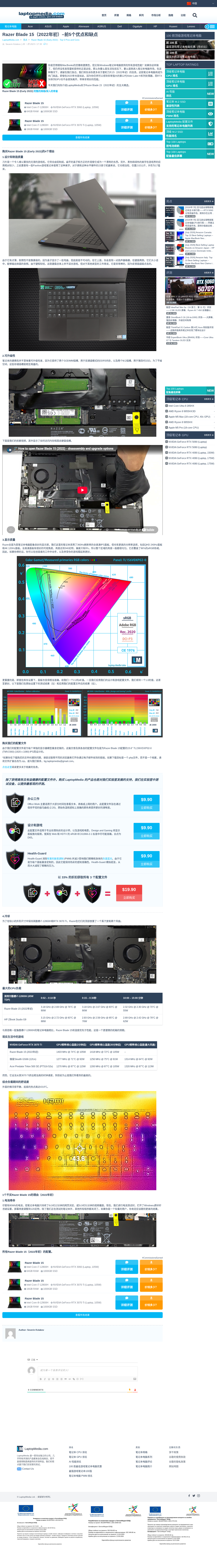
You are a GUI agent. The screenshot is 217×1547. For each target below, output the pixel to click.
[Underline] (49, 1379)
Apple (66, 26)
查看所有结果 (82, 137)
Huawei (173, 26)
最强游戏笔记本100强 (80, 1471)
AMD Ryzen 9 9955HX (192, 422)
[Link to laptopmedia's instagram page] (198, 1497)
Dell (120, 26)
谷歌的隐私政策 (177, 1461)
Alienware (84, 26)
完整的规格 (39, 91)
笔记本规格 (141, 1452)
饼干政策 (173, 1452)
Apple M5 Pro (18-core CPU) (192, 427)
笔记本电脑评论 (144, 1461)
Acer (30, 26)
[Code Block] (70, 1379)
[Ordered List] (57, 1379)
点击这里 (7, 767)
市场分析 (156, 15)
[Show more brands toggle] (212, 26)
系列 (141, 15)
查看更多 (207, 201)
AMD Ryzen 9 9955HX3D (192, 411)
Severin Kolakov (13, 44)
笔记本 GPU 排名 (78, 1457)
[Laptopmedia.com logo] (42, 15)
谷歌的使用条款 (177, 1457)
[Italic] (45, 1379)
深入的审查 (52, 91)
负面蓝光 (107, 858)
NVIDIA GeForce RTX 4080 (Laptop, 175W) (191, 463)
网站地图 (173, 1466)
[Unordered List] (61, 1379)
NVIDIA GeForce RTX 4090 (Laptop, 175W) (191, 458)
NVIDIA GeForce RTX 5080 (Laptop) (188, 447)
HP (155, 26)
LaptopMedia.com (10, 40)
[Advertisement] (82, 53)
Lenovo (191, 26)
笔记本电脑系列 (144, 1457)
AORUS (101, 26)
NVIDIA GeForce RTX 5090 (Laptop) (188, 442)
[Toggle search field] (194, 15)
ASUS (48, 26)
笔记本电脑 (11, 26)
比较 (183, 15)
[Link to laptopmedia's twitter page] (193, 1497)
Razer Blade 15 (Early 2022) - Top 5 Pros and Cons (55, 40)
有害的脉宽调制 (55, 858)
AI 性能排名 (75, 1461)
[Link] (74, 1379)
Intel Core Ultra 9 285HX (192, 406)
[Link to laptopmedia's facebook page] (189, 1497)
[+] (81, 1379)
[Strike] (53, 1379)
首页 (104, 15)
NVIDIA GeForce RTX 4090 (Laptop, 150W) (191, 452)
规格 (129, 15)
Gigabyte (137, 26)
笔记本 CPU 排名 (78, 1452)
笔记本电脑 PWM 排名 (80, 1476)
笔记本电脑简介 (144, 1466)
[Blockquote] (65, 1379)
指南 (170, 15)
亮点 (25, 40)
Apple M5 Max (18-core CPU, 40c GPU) (192, 417)
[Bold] (41, 1379)
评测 (116, 15)
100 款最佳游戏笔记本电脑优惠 (85, 1466)
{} (78, 1379)
